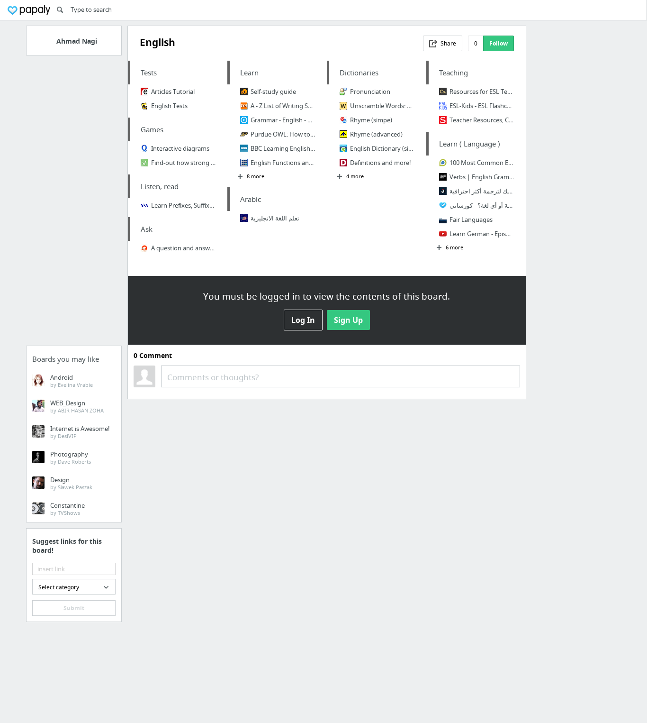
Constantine (67, 508)
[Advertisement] (74, 203)
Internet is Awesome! (80, 431)
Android (71, 380)
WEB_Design (77, 406)
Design (71, 483)
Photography (70, 457)
